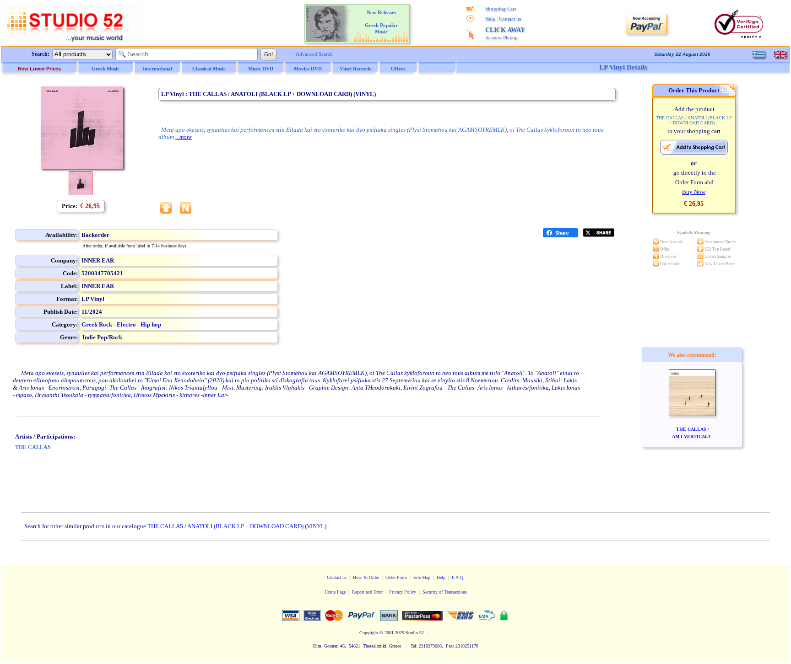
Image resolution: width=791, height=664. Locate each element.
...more (183, 137)
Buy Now (693, 191)
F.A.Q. (458, 577)
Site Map (421, 577)
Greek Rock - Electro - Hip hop (121, 324)
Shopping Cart (500, 8)
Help (490, 18)
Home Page (335, 591)
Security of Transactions (445, 591)
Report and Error (367, 591)
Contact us (510, 18)
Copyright (368, 632)
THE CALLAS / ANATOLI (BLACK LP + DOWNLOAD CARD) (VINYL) (236, 526)
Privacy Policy (402, 591)
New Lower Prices (39, 68)
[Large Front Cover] (80, 193)
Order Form (396, 577)
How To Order (366, 577)
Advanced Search (314, 54)
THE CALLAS (33, 447)
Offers (398, 68)
